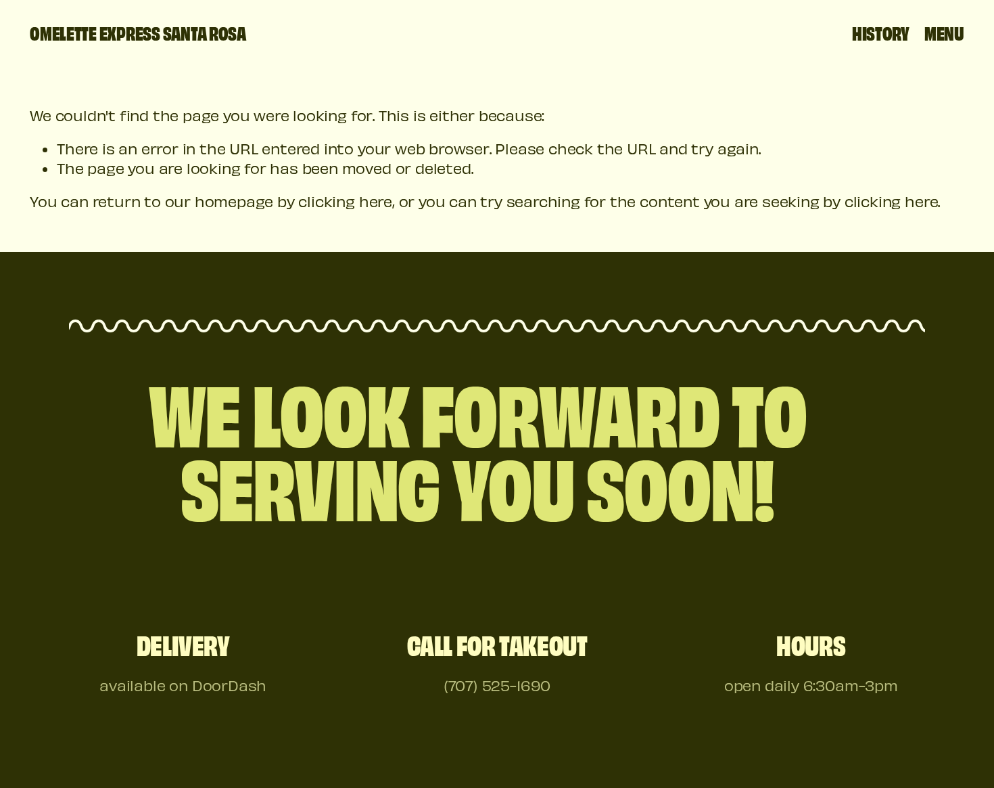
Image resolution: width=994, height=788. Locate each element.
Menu (944, 32)
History (880, 32)
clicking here (345, 201)
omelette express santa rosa (138, 32)
